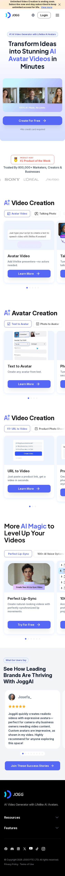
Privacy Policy (11, 864)
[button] (33, 15)
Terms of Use (27, 864)
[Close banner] (59, 4)
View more (46, 7)
